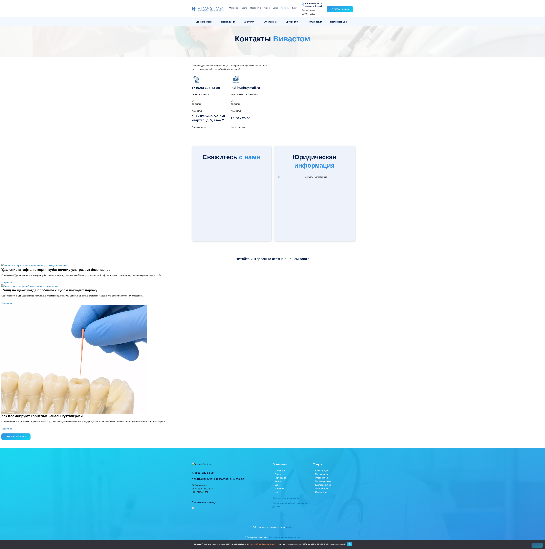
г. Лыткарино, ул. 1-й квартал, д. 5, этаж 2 (313, 5)
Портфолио (255, 8)
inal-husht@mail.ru (245, 88)
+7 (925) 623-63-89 (206, 88)
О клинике (234, 8)
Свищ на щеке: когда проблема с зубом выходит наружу (49, 290)
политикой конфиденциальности (263, 544)
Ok (349, 544)
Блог (294, 8)
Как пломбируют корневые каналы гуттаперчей (42, 416)
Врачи (244, 8)
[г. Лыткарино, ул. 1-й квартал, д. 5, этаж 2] (303, 4)
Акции (267, 8)
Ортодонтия (292, 22)
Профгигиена (228, 22)
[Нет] (537, 545)
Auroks (289, 527)
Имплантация (315, 22)
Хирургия (249, 22)
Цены (275, 8)
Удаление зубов (323, 485)
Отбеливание (270, 22)
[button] (204, 22)
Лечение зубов (204, 22)
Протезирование (338, 22)
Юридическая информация (285, 498)
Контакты (285, 8)
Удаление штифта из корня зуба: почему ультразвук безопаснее (55, 270)
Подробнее (6, 282)
